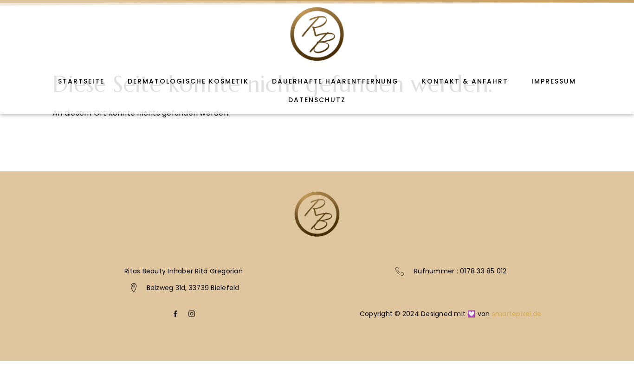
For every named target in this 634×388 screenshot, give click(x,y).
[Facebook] (175, 316)
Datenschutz (317, 99)
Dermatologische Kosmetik (188, 81)
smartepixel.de (517, 313)
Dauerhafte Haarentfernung (335, 81)
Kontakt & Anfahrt (465, 81)
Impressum (553, 81)
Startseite (81, 81)
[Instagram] (192, 316)
